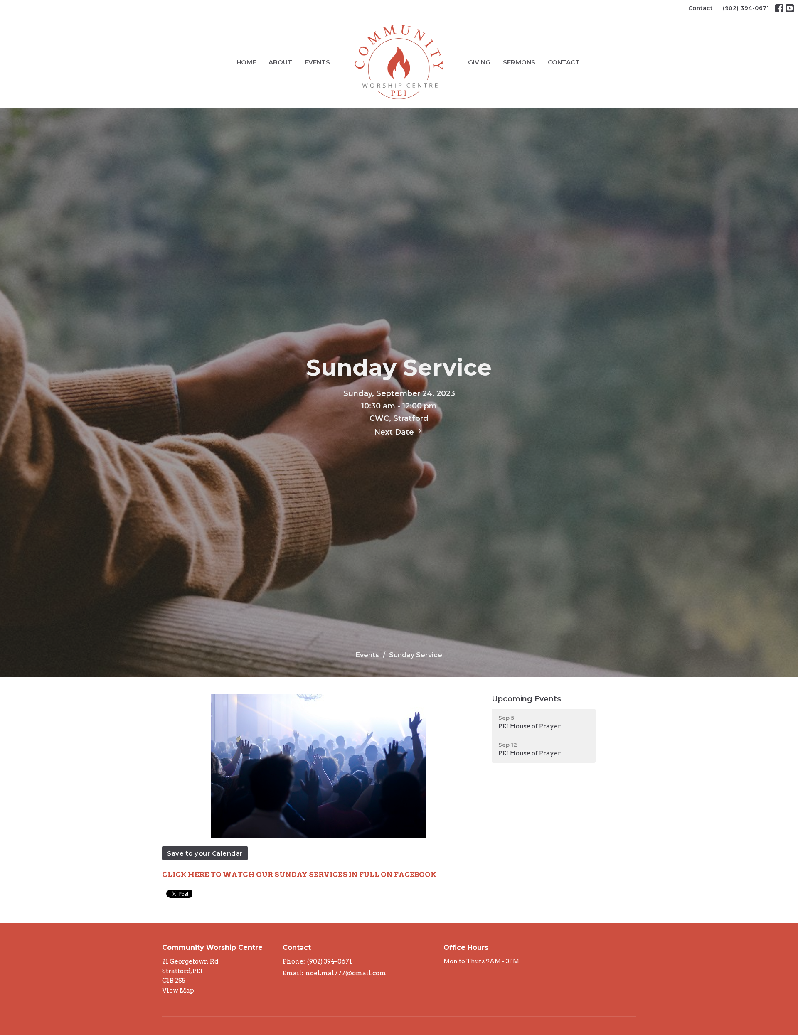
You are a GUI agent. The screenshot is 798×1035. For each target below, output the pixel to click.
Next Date (395, 432)
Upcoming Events (526, 698)
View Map (178, 990)
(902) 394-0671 (746, 8)
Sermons (519, 62)
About (280, 62)
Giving (479, 62)
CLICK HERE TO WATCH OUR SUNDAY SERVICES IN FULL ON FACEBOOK (299, 874)
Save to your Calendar (205, 853)
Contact (700, 8)
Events (317, 62)
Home (246, 62)
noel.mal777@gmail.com (345, 973)
